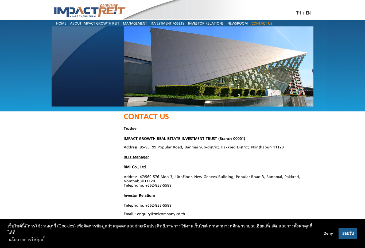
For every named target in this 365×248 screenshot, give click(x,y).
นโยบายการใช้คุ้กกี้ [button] (27, 239)
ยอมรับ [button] (348, 233)
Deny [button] (328, 233)
